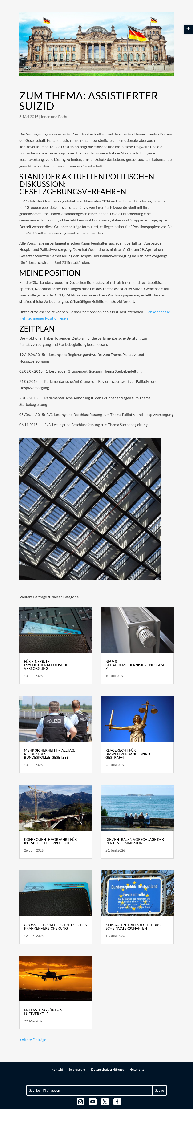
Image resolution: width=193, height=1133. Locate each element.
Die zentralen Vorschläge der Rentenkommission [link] (134, 841)
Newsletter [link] (137, 1069)
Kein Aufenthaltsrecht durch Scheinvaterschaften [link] (134, 926)
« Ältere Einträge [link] (32, 1039)
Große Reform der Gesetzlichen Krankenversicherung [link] (55, 926)
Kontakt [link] (57, 1069)
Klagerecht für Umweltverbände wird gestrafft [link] (127, 753)
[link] (188, 29)
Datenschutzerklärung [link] (107, 1069)
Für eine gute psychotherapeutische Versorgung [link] (46, 665)
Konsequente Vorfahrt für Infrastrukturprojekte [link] (50, 841)
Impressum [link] (77, 1069)
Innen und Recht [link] (54, 116)
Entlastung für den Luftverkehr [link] (43, 1012)
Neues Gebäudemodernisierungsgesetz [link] (136, 665)
